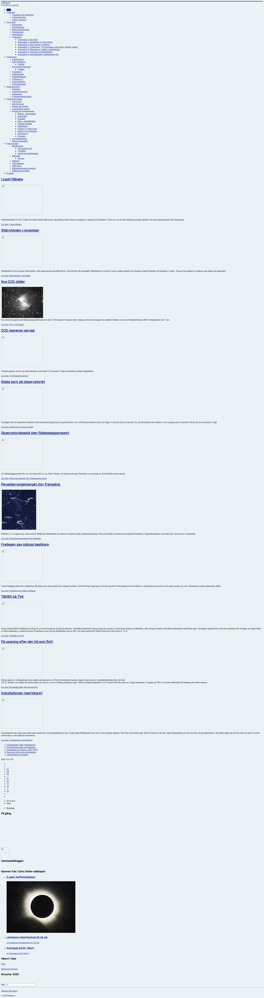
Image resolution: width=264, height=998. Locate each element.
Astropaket (17, 37)
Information (17, 25)
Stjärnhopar (23, 126)
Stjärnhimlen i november (20, 230)
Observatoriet (12, 143)
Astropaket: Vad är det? (28, 39)
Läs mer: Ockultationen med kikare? (17, 740)
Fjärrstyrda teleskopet (21, 67)
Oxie (3, 964)
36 (8, 791)
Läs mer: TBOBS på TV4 (12, 636)
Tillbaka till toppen (9, 991)
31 (8, 779)
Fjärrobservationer (14, 99)
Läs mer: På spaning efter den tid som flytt (19, 687)
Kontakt (10, 173)
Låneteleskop (18, 59)
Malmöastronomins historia (24, 168)
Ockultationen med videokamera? (21, 745)
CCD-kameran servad (18, 330)
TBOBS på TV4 (12, 596)
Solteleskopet (18, 74)
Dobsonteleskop (19, 84)
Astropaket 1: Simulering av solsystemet (35, 42)
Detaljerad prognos (9, 969)
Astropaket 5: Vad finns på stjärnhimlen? (35, 52)
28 (8, 771)
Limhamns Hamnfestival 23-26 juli (27, 937)
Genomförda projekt (21, 109)
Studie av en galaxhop (27, 131)
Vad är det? (17, 101)
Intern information (20, 141)
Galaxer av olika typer (27, 128)
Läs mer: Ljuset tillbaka (11, 224)
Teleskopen (11, 57)
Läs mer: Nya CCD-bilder (12, 324)
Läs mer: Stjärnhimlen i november (16, 275)
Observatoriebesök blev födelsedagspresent (35, 433)
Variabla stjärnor (25, 124)
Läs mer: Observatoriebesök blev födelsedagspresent (24, 478)
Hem (9, 10)
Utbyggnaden (18, 163)
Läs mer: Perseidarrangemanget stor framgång (21, 538)
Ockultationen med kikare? (22, 693)
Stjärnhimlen (17, 34)
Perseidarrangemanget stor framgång (30, 484)
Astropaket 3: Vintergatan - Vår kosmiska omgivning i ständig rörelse (48, 47)
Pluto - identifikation (26, 121)
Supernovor (23, 133)
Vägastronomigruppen (21, 96)
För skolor (11, 22)
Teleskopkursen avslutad (17, 754)
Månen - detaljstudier (27, 114)
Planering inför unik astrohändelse (21, 752)
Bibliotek (16, 156)
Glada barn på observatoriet (23, 382)
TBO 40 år (17, 166)
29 (8, 774)
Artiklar (21, 64)
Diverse (21, 158)
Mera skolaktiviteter (20, 29)
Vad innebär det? (25, 148)
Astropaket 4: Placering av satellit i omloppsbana (39, 49)
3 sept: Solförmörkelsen (21, 877)
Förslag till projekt (20, 106)
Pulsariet (16, 161)
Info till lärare (18, 104)
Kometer (21, 119)
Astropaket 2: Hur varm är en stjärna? (34, 44)
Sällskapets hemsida (20, 171)
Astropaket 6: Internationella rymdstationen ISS (38, 54)
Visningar (11, 12)
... (7, 776)
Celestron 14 (17, 79)
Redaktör (11, 808)
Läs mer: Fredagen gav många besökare (18, 591)
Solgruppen (17, 94)
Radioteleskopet (19, 76)
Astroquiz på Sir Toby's (20, 948)
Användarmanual (19, 138)
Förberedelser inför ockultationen (21, 747)
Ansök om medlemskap (28, 153)
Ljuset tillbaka (12, 179)
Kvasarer (21, 136)
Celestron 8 (17, 72)
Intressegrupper (13, 86)
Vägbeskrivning (19, 17)
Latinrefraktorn (18, 81)
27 (8, 769)
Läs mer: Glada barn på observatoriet (17, 427)
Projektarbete (18, 32)
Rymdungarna (18, 27)
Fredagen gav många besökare (25, 544)
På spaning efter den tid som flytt (27, 642)
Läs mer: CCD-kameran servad (14, 376)
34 (8, 786)
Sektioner (16, 89)
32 (8, 781)
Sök (3, 984)
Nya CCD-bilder (13, 282)
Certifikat (22, 151)
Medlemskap (17, 146)
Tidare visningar (19, 20)
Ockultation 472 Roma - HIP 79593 (22, 750)
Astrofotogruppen (20, 91)
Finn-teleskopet (18, 62)
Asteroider (22, 116)
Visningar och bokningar (23, 15)
